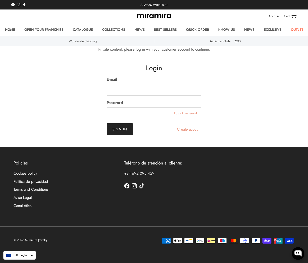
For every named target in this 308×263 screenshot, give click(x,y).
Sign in (120, 129)
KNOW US (226, 29)
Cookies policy (25, 173)
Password (115, 102)
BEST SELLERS (165, 29)
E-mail (112, 79)
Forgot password (185, 113)
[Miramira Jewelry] (154, 16)
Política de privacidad (31, 181)
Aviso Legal (23, 197)
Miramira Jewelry (36, 240)
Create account (189, 129)
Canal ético (23, 205)
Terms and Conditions (31, 189)
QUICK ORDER (197, 29)
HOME (10, 29)
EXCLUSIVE (273, 29)
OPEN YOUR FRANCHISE (44, 29)
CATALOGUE (83, 29)
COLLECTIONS (113, 29)
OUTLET (297, 29)
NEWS (139, 29)
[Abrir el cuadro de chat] (298, 253)
